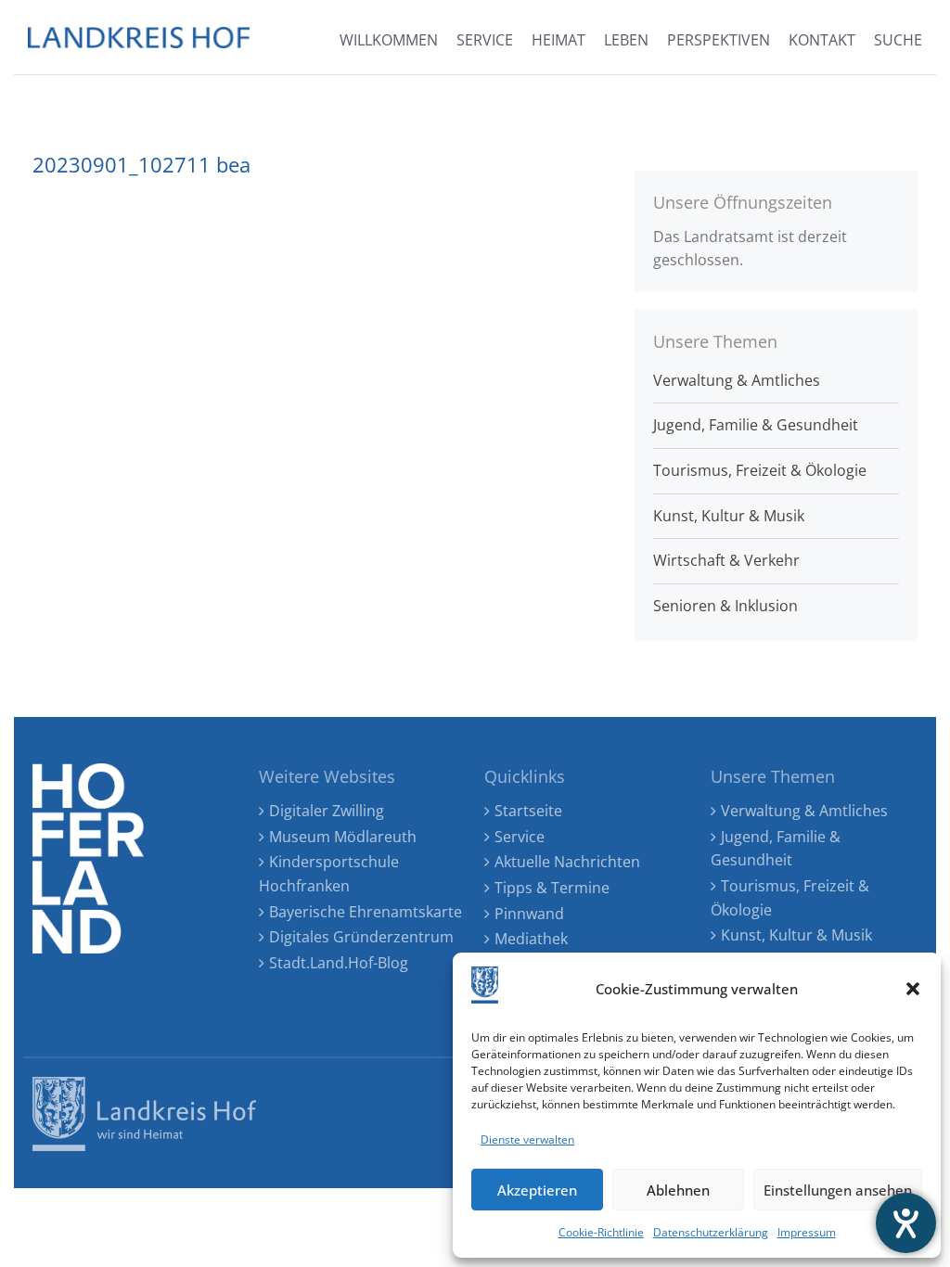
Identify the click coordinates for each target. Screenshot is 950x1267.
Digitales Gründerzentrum (361, 937)
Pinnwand (529, 913)
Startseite (528, 810)
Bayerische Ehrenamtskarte (365, 912)
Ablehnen (678, 1190)
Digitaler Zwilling (326, 810)
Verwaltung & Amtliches (736, 380)
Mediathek (531, 938)
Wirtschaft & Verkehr (726, 560)
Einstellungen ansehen (838, 1190)
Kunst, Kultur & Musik (728, 516)
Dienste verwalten (527, 1139)
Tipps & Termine (552, 887)
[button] (913, 988)
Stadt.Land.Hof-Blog (338, 963)
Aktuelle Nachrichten (567, 861)
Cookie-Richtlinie (601, 1232)
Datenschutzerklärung (710, 1232)
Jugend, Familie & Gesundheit (755, 425)
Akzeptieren (537, 1190)
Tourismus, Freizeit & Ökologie (760, 470)
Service (519, 836)
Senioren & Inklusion (725, 605)
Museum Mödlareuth (343, 836)
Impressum (806, 1232)
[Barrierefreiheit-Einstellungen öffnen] (906, 1223)
